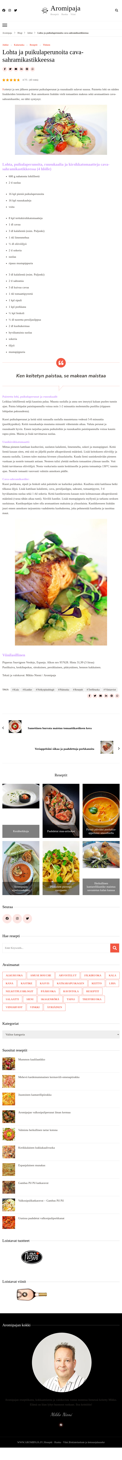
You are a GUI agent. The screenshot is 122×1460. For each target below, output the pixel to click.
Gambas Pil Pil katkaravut (33, 1183)
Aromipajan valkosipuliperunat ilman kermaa (44, 1112)
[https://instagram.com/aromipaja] (17, 918)
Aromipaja (66, 8)
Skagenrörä (28, 999)
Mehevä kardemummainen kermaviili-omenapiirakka (48, 1077)
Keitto (92, 983)
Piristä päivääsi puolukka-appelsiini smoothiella (101, 831)
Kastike (28, 689)
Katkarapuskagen (68, 983)
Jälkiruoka (89, 975)
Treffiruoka (94, 689)
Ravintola (67, 991)
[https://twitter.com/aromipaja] (27, 918)
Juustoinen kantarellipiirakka (34, 1094)
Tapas (48, 999)
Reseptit (33, 45)
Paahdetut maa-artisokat (61, 831)
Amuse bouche (39, 975)
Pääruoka (64, 689)
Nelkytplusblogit (45, 689)
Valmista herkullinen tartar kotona (38, 1130)
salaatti (107, 991)
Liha (107, 983)
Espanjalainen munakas (31, 1165)
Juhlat (5, 45)
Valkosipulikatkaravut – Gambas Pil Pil (41, 1200)
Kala (16, 689)
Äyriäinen (12, 1007)
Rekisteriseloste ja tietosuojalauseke (87, 1442)
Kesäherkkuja (21, 831)
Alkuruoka (14, 975)
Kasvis (42, 983)
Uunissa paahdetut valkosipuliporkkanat (41, 1218)
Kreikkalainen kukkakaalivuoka (36, 1147)
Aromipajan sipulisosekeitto (21, 888)
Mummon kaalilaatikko (31, 1059)
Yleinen (46, 45)
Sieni (9, 999)
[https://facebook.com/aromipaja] (7, 918)
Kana (9, 983)
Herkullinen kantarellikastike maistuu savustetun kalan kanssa (101, 887)
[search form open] (117, 10)
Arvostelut (65, 975)
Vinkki (111, 999)
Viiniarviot (110, 689)
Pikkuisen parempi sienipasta (61, 888)
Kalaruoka (19, 45)
